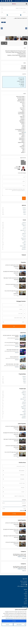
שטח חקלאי (23, 249)
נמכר (24, 214)
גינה (23, 106)
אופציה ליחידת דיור (20, 98)
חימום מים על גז (21, 112)
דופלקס (24, 225)
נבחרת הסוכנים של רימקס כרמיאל (12, 349)
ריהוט (23, 151)
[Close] (26, 609)
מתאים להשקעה (21, 142)
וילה (24, 231)
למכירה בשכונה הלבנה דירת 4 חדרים (12, 284)
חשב (14, 326)
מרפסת (22, 136)
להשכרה (24, 207)
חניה (23, 115)
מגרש (24, 236)
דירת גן (24, 228)
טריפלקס (23, 233)
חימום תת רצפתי (21, 113)
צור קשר (24, 558)
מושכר (24, 379)
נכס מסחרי (23, 239)
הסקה (23, 111)
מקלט (23, 132)
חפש (13, 513)
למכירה (24, 209)
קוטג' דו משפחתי (22, 245)
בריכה (23, 103)
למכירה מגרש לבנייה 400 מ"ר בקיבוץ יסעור (10, 278)
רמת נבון (25, 603)
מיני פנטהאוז (23, 238)
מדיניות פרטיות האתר (9, 618)
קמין (23, 149)
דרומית (26, 595)
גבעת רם (25, 593)
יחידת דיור (22, 118)
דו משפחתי (23, 224)
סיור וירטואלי (22, 146)
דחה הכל (7, 624)
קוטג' (24, 244)
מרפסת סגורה (21, 138)
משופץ (23, 141)
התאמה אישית (19, 624)
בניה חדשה (22, 102)
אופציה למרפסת (21, 99)
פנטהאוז (24, 242)
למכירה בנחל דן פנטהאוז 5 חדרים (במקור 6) (10, 271)
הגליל (26, 596)
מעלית (23, 128)
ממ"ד (23, 126)
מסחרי (24, 212)
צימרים (23, 148)
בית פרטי (23, 222)
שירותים (22, 152)
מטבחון (22, 123)
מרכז (26, 600)
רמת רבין (25, 602)
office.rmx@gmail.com (21, 586)
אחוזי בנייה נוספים (20, 100)
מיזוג (23, 125)
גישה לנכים (22, 108)
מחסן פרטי (22, 122)
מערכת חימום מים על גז (19, 129)
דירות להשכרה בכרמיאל (14, 356)
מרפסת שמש (21, 139)
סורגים (23, 145)
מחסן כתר (22, 119)
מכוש (26, 591)
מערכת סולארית (21, 131)
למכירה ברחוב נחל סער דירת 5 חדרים (11, 265)
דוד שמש (22, 109)
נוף (23, 144)
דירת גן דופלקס (22, 230)
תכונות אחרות (22, 510)
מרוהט (23, 135)
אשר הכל (14, 621)
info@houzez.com (21, 556)
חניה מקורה (22, 116)
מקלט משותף (21, 134)
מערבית (25, 598)
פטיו (24, 241)
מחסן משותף (21, 121)
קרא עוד (16, 339)
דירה (24, 227)
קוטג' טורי (23, 247)
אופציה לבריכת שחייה (20, 96)
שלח (24, 198)
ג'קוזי (23, 105)
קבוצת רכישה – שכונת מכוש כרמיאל (12, 364)
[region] (14, 617)
